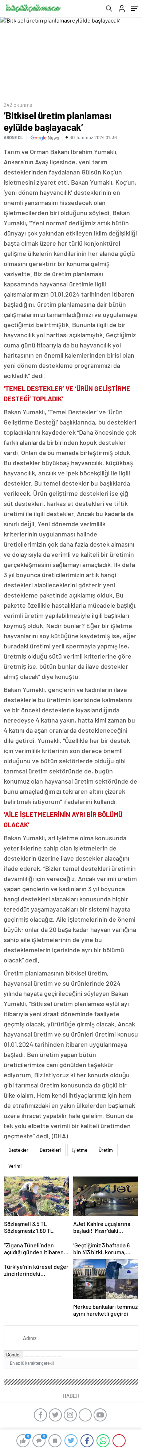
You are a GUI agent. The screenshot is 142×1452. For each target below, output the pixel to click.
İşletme (79, 1150)
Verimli (15, 1166)
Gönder (13, 1355)
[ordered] (43, 1356)
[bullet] (48, 1356)
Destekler (18, 1150)
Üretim (106, 1150)
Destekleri (50, 1150)
